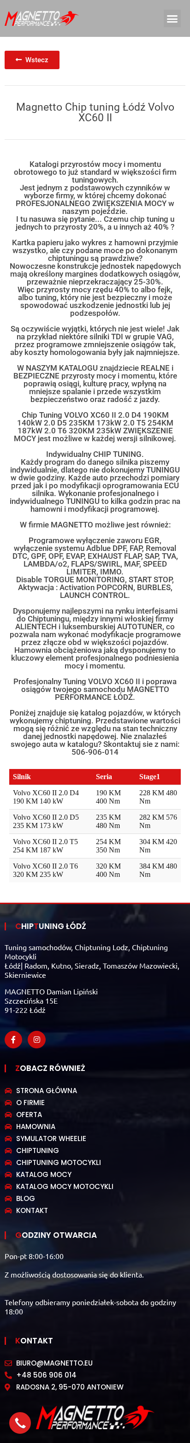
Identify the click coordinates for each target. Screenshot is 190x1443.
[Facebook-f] (13, 1039)
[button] (172, 18)
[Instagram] (36, 1039)
